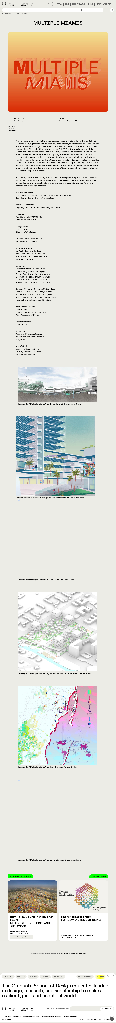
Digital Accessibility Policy (31, 1016)
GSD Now (100, 977)
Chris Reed (12, 131)
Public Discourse (64, 10)
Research (27, 10)
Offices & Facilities (48, 10)
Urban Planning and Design (21, 937)
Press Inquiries (85, 977)
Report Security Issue (70, 1016)
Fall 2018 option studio (69, 149)
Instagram (58, 977)
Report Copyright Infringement (51, 1016)
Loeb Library (64, 954)
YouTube (33, 977)
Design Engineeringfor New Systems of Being (81, 918)
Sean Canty (73, 146)
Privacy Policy (6, 1016)
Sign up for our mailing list (57, 1009)
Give (67, 4)
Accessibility (17, 1016)
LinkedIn (45, 977)
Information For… (104, 4)
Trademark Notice (7, 1019)
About (100, 10)
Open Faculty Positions (82, 4)
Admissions (17, 10)
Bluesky (21, 977)
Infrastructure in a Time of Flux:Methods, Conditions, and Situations (31, 921)
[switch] (49, 4)
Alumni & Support (89, 10)
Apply (59, 4)
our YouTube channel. (79, 954)
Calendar (77, 10)
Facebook (8, 977)
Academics (7, 10)
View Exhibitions (98, 877)
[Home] (19, 1009)
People (36, 10)
